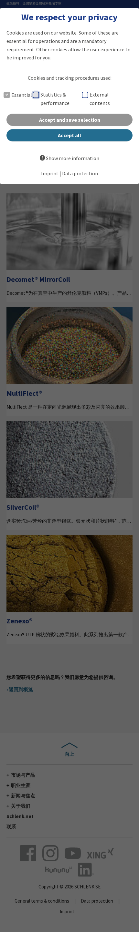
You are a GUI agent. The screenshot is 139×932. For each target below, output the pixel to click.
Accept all (69, 135)
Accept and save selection (69, 120)
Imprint (50, 173)
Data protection (80, 173)
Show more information (72, 158)
